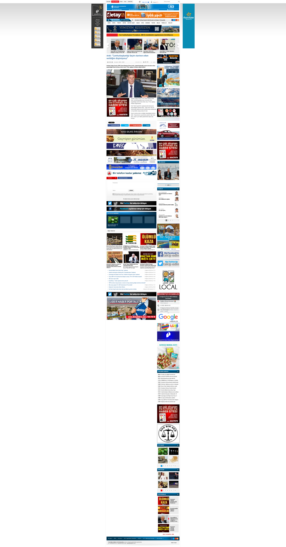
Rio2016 (139, 538)
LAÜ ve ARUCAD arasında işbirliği (150, 51)
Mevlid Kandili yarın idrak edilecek (166, 378)
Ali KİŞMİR (163, 193)
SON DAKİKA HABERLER (163, 371)
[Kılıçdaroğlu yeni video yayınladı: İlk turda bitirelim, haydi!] (174, 476)
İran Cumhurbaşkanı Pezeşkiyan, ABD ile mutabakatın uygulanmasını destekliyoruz (146, 35)
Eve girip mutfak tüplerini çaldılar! (166, 397)
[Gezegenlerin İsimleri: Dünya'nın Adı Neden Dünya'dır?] (174, 451)
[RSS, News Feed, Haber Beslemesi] (178, 20)
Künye (121, 1)
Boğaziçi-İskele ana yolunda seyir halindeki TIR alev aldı (166, 402)
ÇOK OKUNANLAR (162, 494)
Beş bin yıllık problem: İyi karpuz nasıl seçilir (113, 225)
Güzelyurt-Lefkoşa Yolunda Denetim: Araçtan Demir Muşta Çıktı (167, 389)
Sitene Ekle (130, 1)
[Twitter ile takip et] (174, 20)
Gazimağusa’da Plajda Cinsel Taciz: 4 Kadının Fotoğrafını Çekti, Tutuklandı (124, 274)
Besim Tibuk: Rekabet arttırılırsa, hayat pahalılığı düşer (167, 387)
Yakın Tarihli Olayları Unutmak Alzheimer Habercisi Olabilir (166, 52)
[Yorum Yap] (144, 62)
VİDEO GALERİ (161, 469)
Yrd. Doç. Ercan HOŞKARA (166, 205)
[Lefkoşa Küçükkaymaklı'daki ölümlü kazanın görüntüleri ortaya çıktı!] (174, 484)
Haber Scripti (174, 542)
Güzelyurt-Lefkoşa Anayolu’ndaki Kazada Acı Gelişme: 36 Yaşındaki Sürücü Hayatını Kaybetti (173, 501)
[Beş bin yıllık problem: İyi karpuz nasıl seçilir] (163, 451)
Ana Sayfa (108, 1)
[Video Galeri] (125, 20)
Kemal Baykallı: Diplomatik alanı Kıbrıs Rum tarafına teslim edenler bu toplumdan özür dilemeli (135, 52)
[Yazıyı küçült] (151, 62)
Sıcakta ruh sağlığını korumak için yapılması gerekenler (166, 375)
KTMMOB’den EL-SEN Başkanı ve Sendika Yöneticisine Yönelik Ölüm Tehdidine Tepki (168, 381)
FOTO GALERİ (161, 445)
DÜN (173, 534)
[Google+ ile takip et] (176, 20)
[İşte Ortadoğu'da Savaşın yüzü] (163, 460)
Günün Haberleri (115, 1)
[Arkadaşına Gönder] (146, 62)
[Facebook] (108, 62)
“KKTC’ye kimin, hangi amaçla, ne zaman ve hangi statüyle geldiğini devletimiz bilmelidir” (118, 52)
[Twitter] (110, 62)
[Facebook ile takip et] (172, 20)
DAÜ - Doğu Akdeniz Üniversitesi (130, 538)
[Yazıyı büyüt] (154, 62)
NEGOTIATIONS (159, 538)
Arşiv (125, 1)
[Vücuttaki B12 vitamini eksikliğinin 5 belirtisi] (174, 460)
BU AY (164, 534)
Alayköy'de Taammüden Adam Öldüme (117, 287)
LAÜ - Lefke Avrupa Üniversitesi (148, 538)
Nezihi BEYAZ (162, 215)
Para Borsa (120, 538)
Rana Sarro (165, 210)
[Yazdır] (147, 62)
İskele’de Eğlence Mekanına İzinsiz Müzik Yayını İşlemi (147, 19)
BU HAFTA (168, 534)
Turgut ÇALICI (164, 198)
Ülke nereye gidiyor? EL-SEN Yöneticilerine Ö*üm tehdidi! (120, 285)
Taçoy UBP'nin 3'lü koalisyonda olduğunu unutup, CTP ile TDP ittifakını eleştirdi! (125, 276)
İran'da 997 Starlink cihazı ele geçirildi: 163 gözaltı (167, 377)
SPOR (115, 538)
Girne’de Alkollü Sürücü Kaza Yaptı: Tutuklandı (118, 270)
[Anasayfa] (109, 20)
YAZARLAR (160, 188)
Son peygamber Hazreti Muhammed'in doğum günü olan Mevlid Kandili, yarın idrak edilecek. (115, 248)
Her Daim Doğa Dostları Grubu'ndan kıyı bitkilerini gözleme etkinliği (122, 289)
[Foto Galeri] (115, 20)
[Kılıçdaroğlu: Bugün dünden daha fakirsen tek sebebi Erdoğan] (163, 476)
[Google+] (112, 62)
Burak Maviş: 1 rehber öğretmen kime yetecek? (118, 280)
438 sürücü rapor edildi (113, 278)
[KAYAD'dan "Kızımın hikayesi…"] (163, 484)
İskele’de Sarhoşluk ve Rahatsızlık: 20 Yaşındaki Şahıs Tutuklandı (122, 272)
